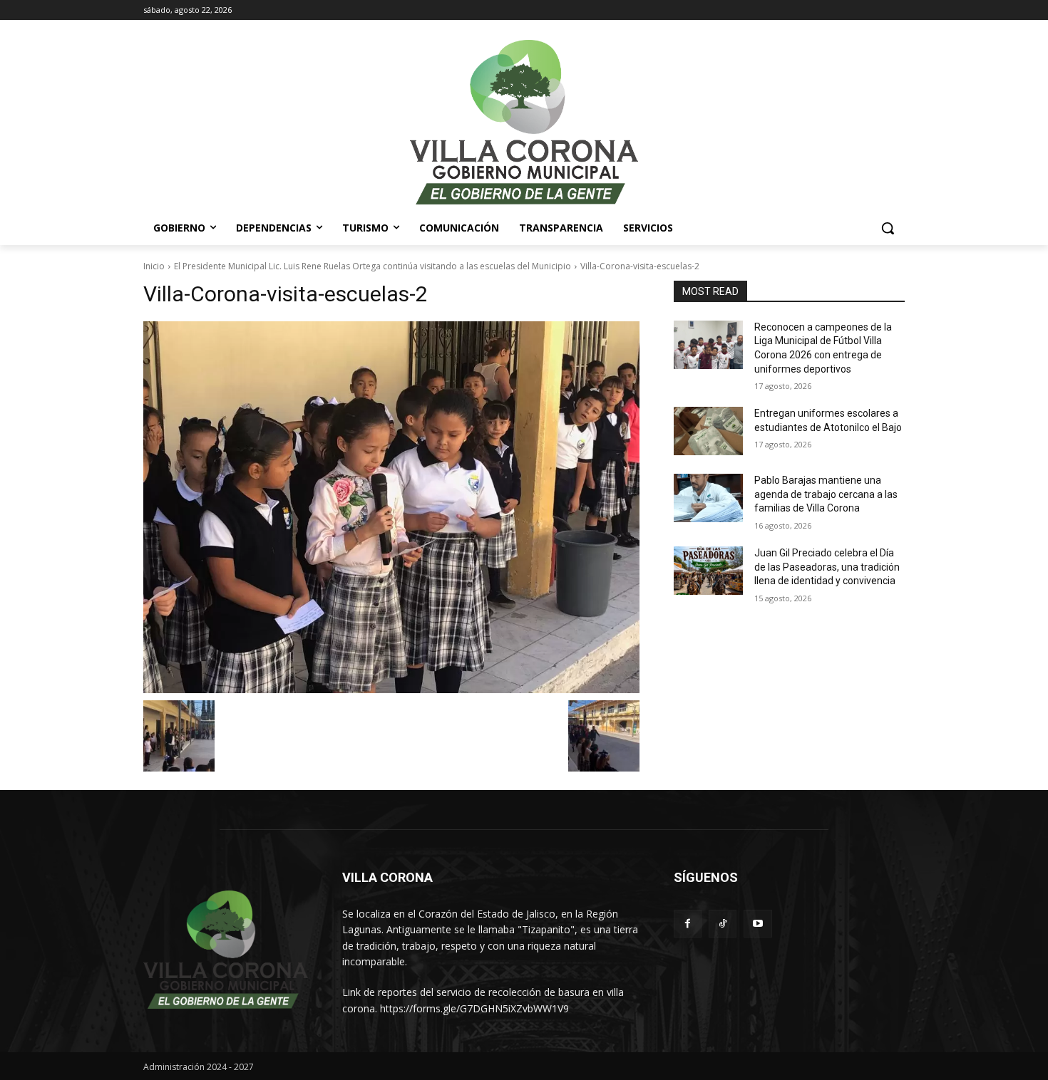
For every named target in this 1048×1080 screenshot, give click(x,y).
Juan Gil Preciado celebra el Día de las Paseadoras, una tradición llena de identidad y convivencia (827, 566)
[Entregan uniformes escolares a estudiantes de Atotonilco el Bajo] (708, 431)
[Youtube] (757, 924)
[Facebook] (688, 924)
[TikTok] (722, 924)
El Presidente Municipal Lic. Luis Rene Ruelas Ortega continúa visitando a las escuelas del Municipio (372, 266)
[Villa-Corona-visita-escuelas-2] (391, 507)
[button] (887, 228)
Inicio (154, 266)
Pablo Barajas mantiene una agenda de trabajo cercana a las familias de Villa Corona (826, 494)
